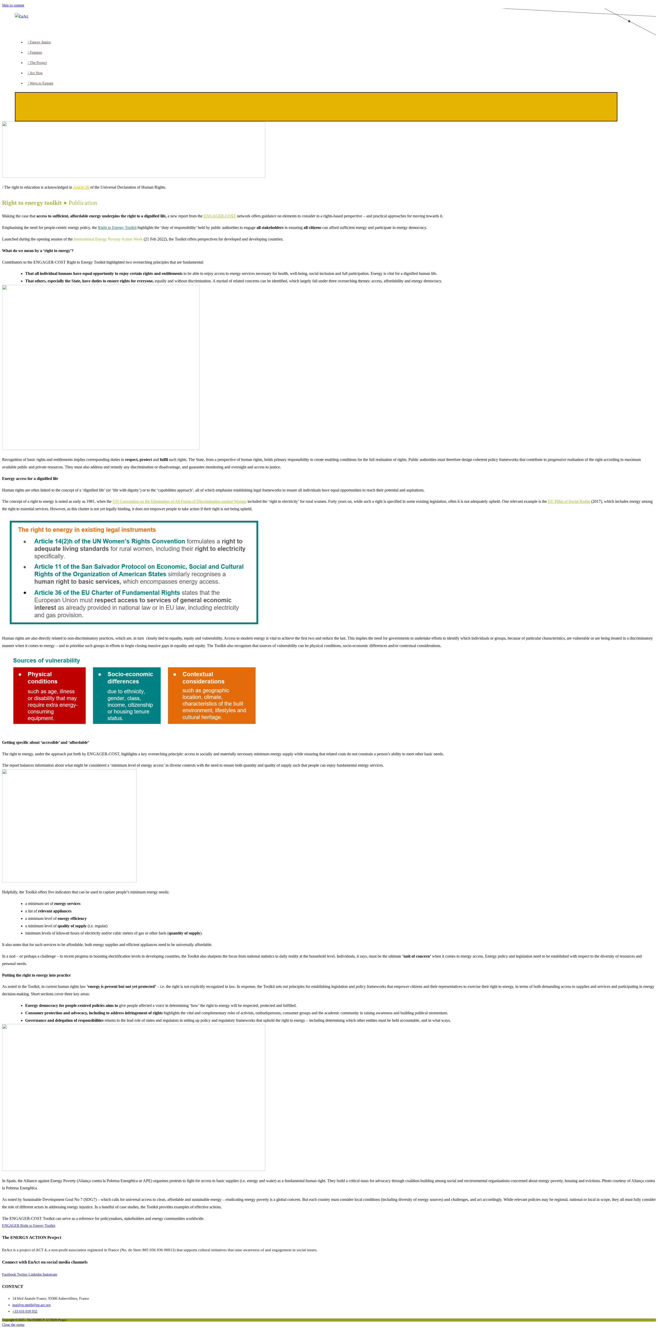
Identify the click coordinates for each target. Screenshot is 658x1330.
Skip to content (13, 5)
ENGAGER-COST (220, 216)
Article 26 (81, 187)
